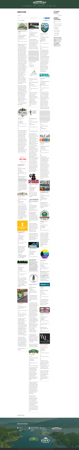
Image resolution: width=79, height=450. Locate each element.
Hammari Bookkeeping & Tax (33, 202)
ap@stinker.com (32, 191)
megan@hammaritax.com (34, 209)
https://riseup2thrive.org (44, 268)
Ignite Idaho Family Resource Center (21, 165)
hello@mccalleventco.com (23, 123)
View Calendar (59, 15)
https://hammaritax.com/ (34, 210)
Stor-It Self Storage (21, 195)
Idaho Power (42, 78)
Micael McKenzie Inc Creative (47, 448)
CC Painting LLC (20, 303)
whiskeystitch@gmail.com (45, 320)
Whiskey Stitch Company (44, 313)
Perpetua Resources (43, 33)
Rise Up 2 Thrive (43, 260)
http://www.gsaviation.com (34, 36)
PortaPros (42, 287)
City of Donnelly (32, 354)
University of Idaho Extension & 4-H (21, 232)
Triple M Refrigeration (33, 248)
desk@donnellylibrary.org (33, 291)
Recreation (56, 30)
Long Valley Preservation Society (22, 31)
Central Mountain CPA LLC (44, 122)
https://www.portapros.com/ (44, 296)
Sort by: (22, 20)
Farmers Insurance (32, 61)
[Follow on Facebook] (55, 431)
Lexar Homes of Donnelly (22, 264)
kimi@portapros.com (44, 294)
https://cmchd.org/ (44, 199)
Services (20, 33)
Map (49, 20)
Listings (19, 15)
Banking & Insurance (57, 21)
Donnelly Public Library (33, 284)
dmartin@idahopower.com (45, 85)
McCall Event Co (21, 118)
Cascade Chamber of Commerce (44, 221)
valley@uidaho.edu (21, 239)
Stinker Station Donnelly (33, 184)
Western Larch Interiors (44, 344)
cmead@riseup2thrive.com (45, 267)
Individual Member (57, 23)
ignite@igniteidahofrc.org (22, 172)
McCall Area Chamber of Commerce (44, 143)
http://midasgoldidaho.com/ (44, 47)
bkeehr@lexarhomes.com (22, 271)
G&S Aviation (31, 29)
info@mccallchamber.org (45, 150)
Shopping (45, 346)
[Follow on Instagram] (57, 431)
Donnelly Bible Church (33, 118)
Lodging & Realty (57, 25)
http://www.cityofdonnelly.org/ (33, 365)
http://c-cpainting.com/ (22, 313)
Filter (18, 20)
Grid (46, 20)
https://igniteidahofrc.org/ (22, 173)
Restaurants (56, 31)
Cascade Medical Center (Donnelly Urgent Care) (44, 192)
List (44, 20)
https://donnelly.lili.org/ (33, 292)
